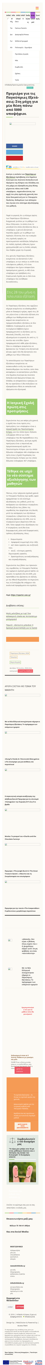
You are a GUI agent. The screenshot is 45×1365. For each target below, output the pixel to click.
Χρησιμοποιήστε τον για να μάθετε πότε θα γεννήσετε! (28, 1010)
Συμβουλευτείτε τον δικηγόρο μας (26, 1141)
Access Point (22, 1325)
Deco (17, 21)
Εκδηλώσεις (28, 16)
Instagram (21, 1237)
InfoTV (23, 16)
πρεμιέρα (13, 657)
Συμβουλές (19, 67)
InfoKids (8, 16)
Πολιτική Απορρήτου (22, 1352)
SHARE (14, 146)
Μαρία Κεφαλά (15, 662)
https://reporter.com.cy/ (21, 595)
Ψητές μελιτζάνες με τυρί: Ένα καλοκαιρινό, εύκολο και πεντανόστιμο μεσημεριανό (21, 616)
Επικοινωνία (30, 1316)
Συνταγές (38, 16)
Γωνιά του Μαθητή (25, 671)
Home (5, 15)
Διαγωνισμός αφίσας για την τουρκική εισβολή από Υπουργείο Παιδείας (24, 1106)
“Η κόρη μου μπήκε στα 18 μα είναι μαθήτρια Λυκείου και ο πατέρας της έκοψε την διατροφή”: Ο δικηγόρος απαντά (22, 1153)
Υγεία (17, 80)
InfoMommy (13, 16)
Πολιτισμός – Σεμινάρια (23, 47)
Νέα (16, 60)
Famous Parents (21, 28)
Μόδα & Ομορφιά (21, 41)
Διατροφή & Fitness (22, 34)
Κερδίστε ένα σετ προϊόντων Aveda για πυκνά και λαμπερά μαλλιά (24, 1115)
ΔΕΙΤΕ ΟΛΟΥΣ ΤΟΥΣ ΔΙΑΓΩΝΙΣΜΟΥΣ (22, 1126)
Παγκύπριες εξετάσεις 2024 (19, 653)
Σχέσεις (17, 73)
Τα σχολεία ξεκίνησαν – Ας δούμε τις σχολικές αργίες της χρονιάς (24, 1097)
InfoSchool (18, 16)
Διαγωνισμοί (33, 16)
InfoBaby (8, 85)
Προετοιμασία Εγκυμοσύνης (23, 85)
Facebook (9, 1237)
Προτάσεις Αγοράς (21, 54)
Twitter (15, 1237)
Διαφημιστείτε (16, 1316)
